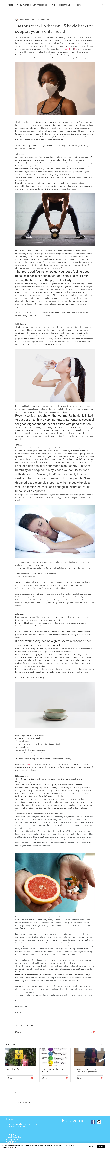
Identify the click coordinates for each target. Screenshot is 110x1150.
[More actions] (93, 19)
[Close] (107, 1146)
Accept (100, 1146)
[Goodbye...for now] (20, 1057)
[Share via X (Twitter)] (22, 1025)
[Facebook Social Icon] (93, 1122)
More (78, 5)
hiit (53, 5)
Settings (90, 1146)
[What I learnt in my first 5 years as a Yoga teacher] (89, 1057)
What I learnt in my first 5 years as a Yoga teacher (87, 1070)
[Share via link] (32, 1025)
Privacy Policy (13, 1147)
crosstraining (65, 5)
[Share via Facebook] (16, 1025)
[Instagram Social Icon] (99, 1122)
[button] (103, 5)
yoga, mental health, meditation (32, 5)
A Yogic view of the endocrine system (55, 1070)
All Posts (9, 5)
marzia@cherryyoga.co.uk (25, 1124)
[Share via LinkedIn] (27, 1025)
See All (103, 1044)
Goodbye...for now (15, 1069)
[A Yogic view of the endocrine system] (55, 1057)
